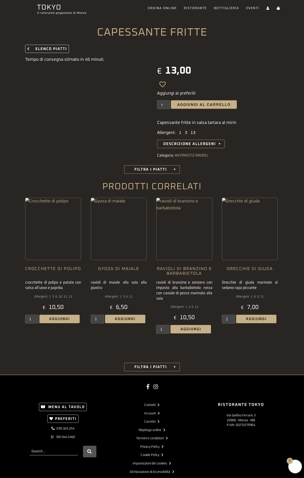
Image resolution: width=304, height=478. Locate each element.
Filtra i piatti (152, 169)
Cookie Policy (151, 455)
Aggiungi (59, 319)
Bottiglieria (226, 8)
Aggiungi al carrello (204, 104)
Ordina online (162, 8)
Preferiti (66, 419)
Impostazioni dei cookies (151, 463)
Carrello (151, 421)
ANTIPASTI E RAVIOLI (191, 155)
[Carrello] (278, 8)
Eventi (252, 8)
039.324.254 (64, 428)
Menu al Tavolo (66, 407)
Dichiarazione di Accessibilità (151, 472)
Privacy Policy (151, 446)
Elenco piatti (49, 49)
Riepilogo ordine (151, 430)
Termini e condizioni (151, 438)
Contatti (151, 405)
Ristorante (195, 8)
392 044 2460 (64, 437)
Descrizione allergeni (191, 144)
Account (151, 413)
